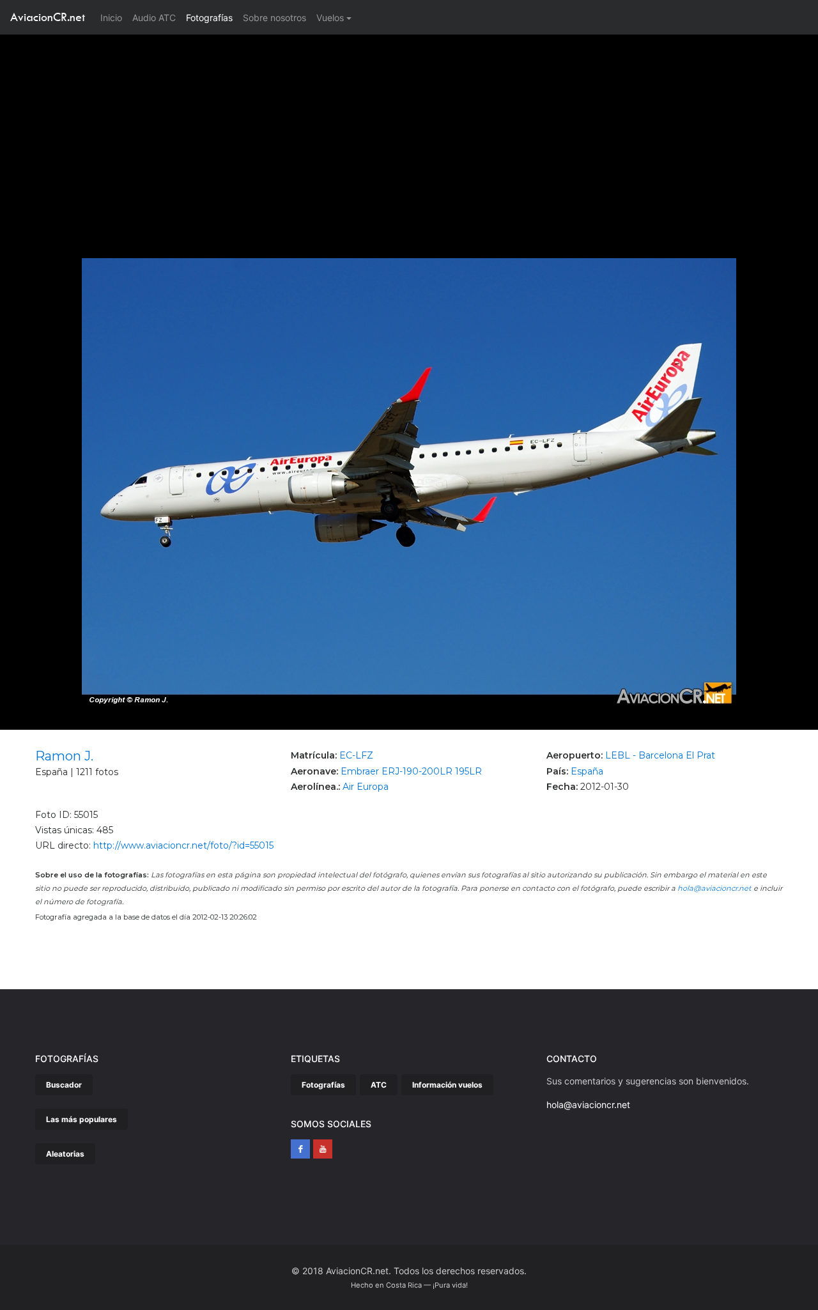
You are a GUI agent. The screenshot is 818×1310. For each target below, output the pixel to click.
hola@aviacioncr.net (714, 888)
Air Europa (366, 786)
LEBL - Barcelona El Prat (660, 755)
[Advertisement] (409, 130)
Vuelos (330, 17)
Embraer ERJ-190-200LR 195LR (411, 771)
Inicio (113, 17)
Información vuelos (447, 1085)
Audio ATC (154, 17)
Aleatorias (65, 1154)
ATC (379, 1085)
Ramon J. (64, 756)
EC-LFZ (356, 755)
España (587, 771)
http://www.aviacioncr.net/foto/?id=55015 (183, 845)
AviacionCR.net (47, 17)
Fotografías (209, 17)
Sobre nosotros (274, 17)
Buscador (64, 1085)
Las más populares (81, 1119)
